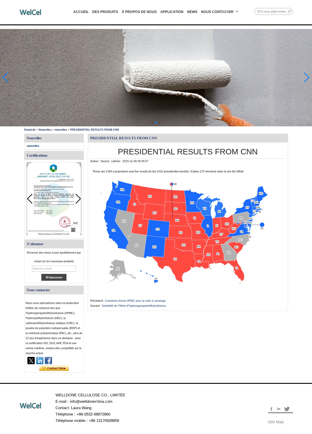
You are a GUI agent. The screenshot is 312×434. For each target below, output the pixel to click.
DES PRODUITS (105, 12)
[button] (152, 122)
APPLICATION (171, 12)
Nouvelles (45, 129)
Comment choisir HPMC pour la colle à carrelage (135, 300)
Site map (276, 422)
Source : (105, 161)
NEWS (192, 12)
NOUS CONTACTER (217, 12)
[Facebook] (48, 360)
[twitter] (31, 360)
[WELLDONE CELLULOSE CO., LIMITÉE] (30, 12)
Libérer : (116, 161)
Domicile (30, 129)
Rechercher (289, 11)
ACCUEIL (81, 12)
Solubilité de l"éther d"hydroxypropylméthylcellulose (134, 305)
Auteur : (95, 161)
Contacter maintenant (54, 368)
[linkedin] (39, 360)
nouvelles (61, 129)
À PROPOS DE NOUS (139, 12)
